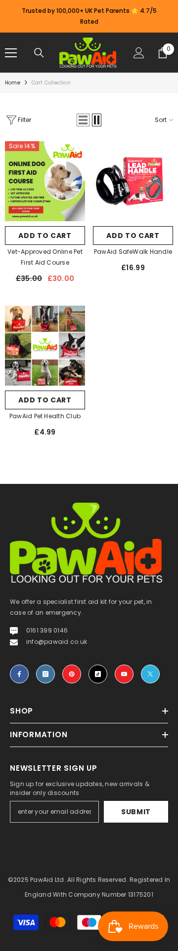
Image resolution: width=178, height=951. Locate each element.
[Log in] (139, 52)
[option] (89, 16)
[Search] (39, 53)
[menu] (11, 53)
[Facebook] (19, 674)
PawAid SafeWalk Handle (133, 251)
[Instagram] (45, 674)
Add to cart (45, 235)
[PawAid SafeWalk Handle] (133, 181)
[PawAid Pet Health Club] (45, 346)
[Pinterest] (71, 674)
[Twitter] (150, 674)
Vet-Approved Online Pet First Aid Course (45, 257)
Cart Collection (51, 82)
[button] (83, 120)
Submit (136, 812)
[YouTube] (124, 674)
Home (12, 82)
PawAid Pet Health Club (45, 416)
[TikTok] (98, 674)
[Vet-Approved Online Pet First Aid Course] (45, 181)
